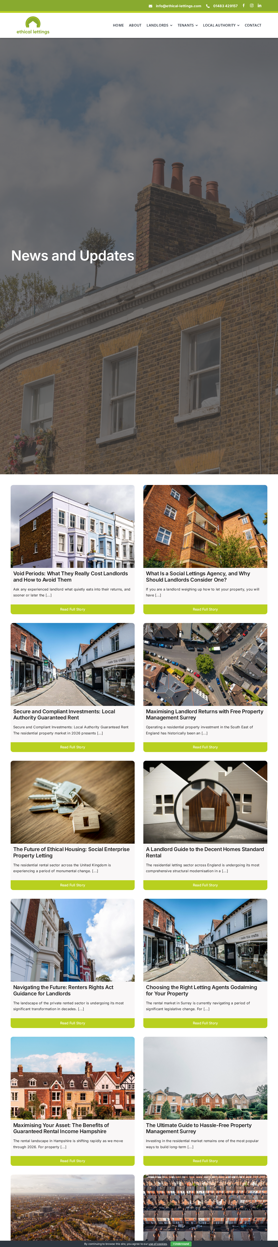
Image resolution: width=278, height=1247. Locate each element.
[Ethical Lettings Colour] (33, 18)
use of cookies (158, 1243)
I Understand (181, 1243)
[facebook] (243, 5)
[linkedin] (259, 5)
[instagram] (251, 5)
